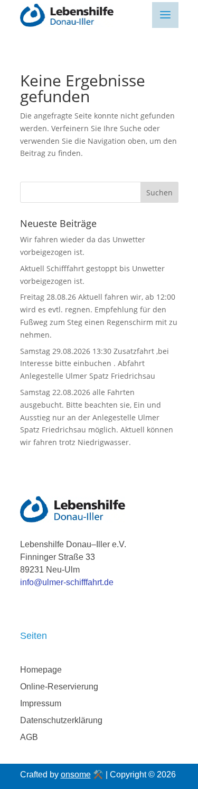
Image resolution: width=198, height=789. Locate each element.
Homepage (41, 669)
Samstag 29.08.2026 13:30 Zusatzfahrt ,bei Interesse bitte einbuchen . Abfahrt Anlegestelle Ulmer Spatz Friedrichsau (94, 363)
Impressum (40, 703)
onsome (76, 774)
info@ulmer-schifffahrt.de (67, 582)
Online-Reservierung (59, 686)
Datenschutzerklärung (61, 720)
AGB (29, 737)
